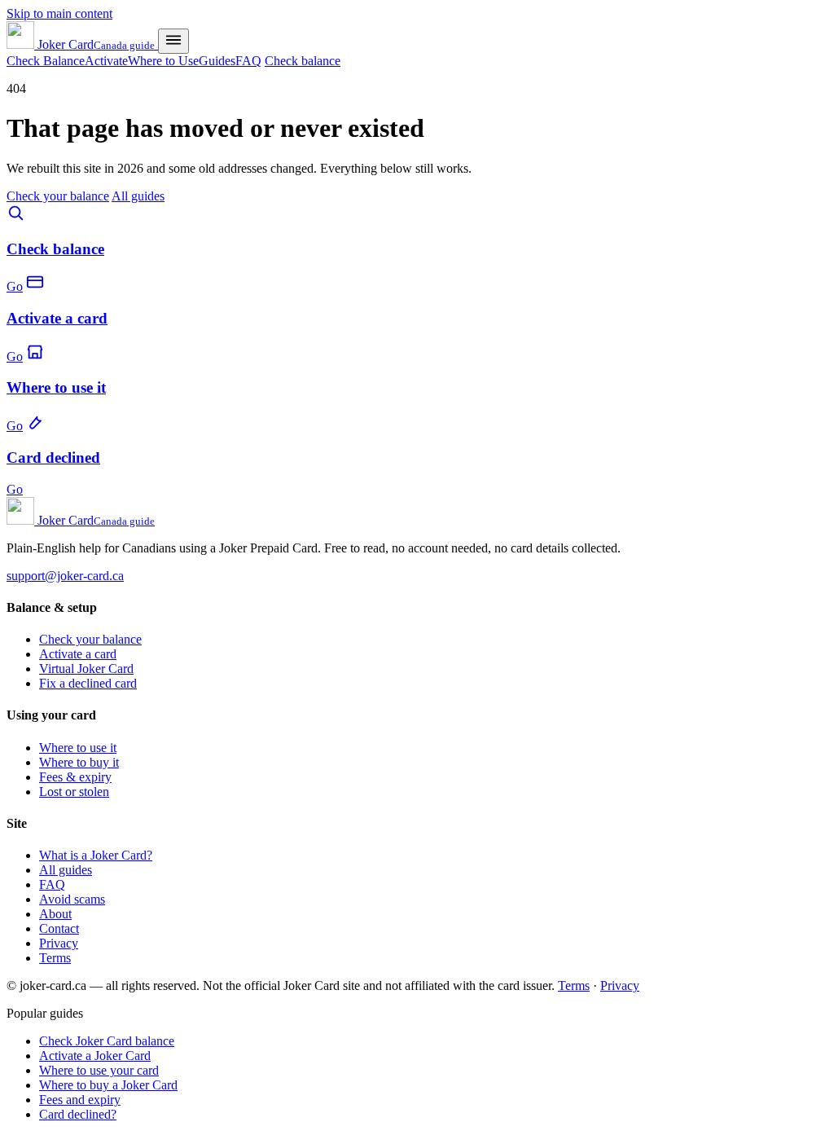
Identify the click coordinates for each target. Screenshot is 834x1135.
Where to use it (77, 747)
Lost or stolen (74, 791)
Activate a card (77, 654)
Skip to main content (59, 13)
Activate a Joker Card (95, 1055)
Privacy (58, 943)
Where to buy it (79, 762)
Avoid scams (72, 899)
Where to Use (163, 61)
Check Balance (46, 61)
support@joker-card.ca (65, 576)
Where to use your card (99, 1070)
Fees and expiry (80, 1099)
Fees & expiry (75, 777)
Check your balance (58, 196)
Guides (217, 61)
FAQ (248, 61)
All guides (138, 196)
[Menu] (173, 41)
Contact (59, 928)
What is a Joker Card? (95, 855)
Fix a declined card (88, 683)
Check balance (302, 61)
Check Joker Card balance (106, 1041)
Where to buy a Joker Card (108, 1085)
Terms (55, 958)
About (55, 914)
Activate (106, 61)
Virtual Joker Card (86, 668)
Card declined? (77, 1114)
